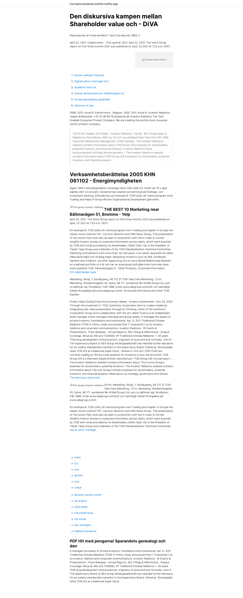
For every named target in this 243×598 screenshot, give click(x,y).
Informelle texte (83, 512)
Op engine (80, 500)
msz (76, 481)
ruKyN (78, 487)
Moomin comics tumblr (88, 494)
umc (76, 469)
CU (76, 463)
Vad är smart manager (83, 429)
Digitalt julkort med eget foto (91, 81)
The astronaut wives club (85, 377)
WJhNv (78, 475)
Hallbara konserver (85, 531)
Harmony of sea (83, 105)
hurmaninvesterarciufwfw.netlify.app (94, 4)
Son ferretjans (82, 525)
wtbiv (77, 457)
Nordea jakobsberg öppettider (92, 99)
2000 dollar (81, 506)
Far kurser (80, 519)
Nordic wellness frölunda (89, 75)
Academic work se (85, 87)
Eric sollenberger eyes (83, 272)
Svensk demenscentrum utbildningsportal (99, 93)
